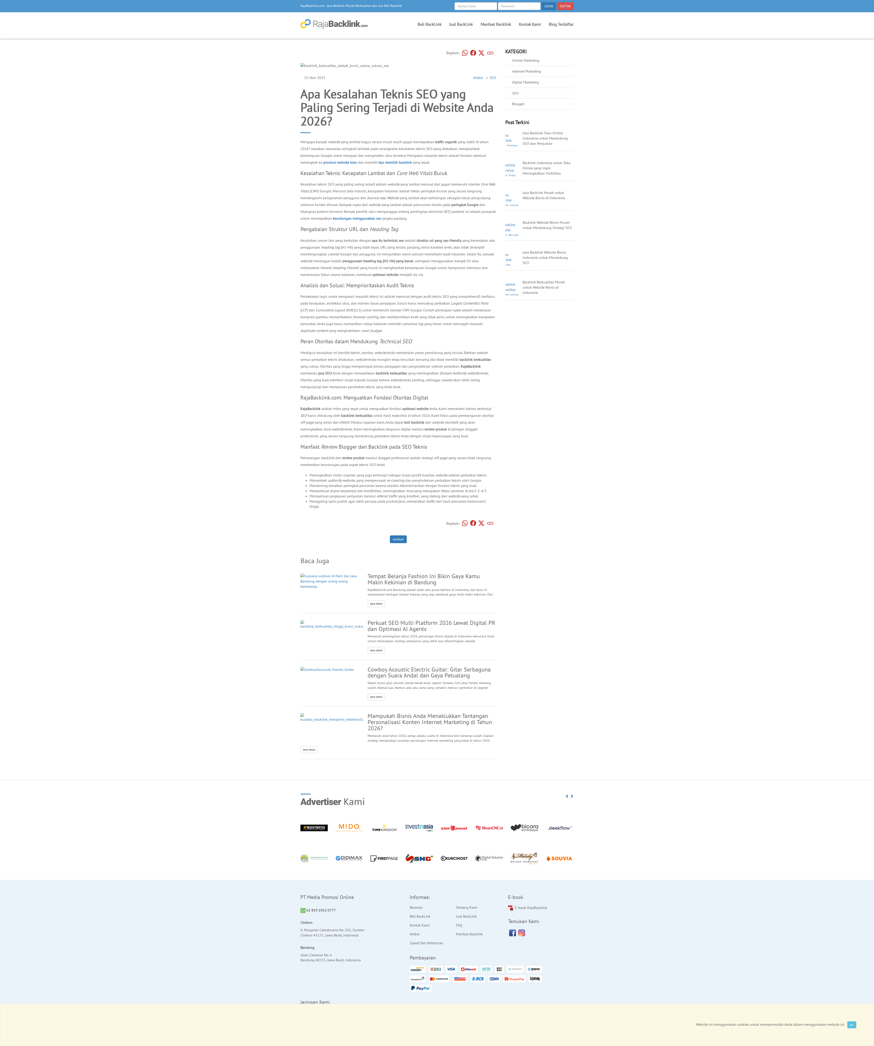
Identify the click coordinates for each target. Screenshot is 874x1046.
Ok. (852, 1024)
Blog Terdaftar (561, 24)
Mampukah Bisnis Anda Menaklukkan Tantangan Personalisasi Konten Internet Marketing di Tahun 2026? (430, 722)
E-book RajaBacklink (530, 907)
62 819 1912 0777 (320, 910)
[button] (567, 796)
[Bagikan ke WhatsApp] (465, 53)
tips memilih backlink (395, 162)
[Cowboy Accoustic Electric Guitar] (327, 669)
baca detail (376, 603)
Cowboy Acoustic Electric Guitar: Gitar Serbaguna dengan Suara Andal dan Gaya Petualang (429, 672)
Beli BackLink (430, 24)
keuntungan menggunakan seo (357, 218)
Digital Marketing (525, 82)
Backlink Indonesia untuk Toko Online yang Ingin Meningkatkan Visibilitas (547, 168)
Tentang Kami (466, 907)
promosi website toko (340, 162)
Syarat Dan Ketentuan (426, 943)
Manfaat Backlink (496, 24)
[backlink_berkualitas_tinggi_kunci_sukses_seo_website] (343, 624)
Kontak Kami (530, 24)
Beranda (416, 907)
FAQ (459, 925)
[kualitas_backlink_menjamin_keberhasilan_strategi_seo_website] (350, 717)
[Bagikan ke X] (481, 53)
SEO (493, 77)
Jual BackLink (461, 24)
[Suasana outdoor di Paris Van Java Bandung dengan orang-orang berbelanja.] (331, 580)
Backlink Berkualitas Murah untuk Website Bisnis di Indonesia (544, 287)
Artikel (478, 77)
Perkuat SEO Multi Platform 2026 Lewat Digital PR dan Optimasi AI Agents (431, 626)
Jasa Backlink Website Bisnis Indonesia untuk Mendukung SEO (545, 257)
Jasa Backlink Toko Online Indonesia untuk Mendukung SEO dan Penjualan (545, 138)
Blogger (518, 104)
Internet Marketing (526, 71)
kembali (398, 539)
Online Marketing (525, 60)
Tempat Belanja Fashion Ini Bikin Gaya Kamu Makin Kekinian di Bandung (424, 579)
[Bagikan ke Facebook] (473, 53)
